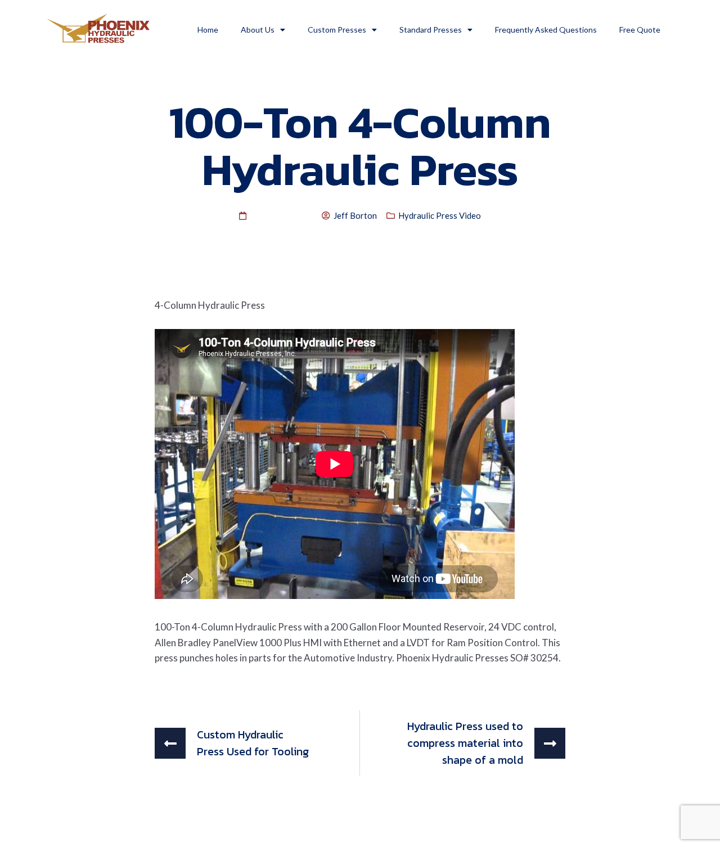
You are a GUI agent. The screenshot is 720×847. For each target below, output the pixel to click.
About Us (257, 29)
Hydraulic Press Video (439, 215)
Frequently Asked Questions (546, 29)
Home (207, 29)
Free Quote (639, 29)
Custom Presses (337, 29)
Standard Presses (430, 29)
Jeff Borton (355, 215)
